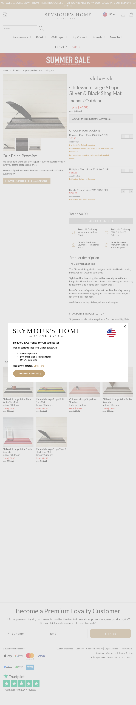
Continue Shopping (29, 373)
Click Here (39, 365)
